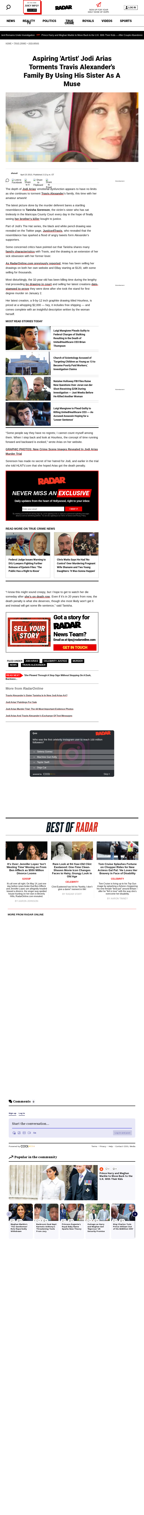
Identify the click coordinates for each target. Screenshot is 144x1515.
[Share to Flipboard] (38, 180)
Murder (78, 661)
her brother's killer (27, 218)
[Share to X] (28, 180)
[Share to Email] (49, 180)
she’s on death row (37, 596)
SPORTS (126, 21)
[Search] (8, 9)
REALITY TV (29, 21)
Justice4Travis (52, 230)
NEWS (11, 21)
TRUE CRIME (69, 21)
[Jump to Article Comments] (7, 180)
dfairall (14, 173)
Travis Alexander (52, 193)
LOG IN (132, 7)
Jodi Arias (33, 43)
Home (9, 43)
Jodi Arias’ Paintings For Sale (21, 702)
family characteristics (20, 251)
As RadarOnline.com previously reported (33, 263)
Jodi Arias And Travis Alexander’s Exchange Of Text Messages (39, 716)
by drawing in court (39, 284)
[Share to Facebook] (17, 180)
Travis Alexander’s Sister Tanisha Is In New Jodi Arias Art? (37, 695)
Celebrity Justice (55, 661)
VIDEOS (107, 21)
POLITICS (49, 21)
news (13, 665)
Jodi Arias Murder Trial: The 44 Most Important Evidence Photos (39, 709)
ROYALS (88, 21)
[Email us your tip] (32, 14)
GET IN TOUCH (75, 647)
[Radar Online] (63, 7)
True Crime (20, 43)
